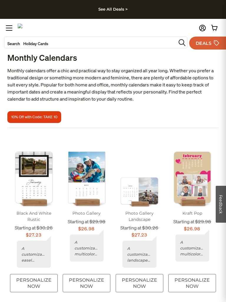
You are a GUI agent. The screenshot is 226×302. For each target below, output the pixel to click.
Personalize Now (33, 283)
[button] (202, 28)
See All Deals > (113, 9)
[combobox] (90, 42)
